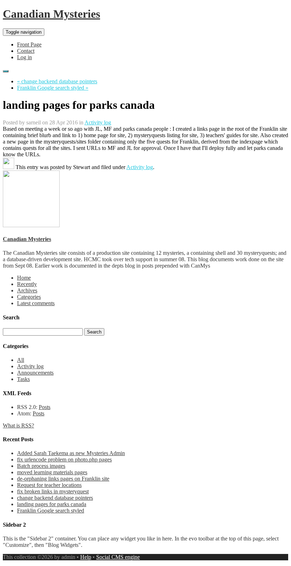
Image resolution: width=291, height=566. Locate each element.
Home (24, 278)
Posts (44, 407)
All (20, 360)
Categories (29, 297)
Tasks (23, 379)
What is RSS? (18, 425)
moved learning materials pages (52, 472)
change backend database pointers (55, 498)
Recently (27, 284)
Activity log (97, 122)
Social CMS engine (118, 557)
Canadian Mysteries (51, 13)
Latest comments (36, 303)
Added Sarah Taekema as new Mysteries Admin (71, 453)
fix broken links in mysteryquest (53, 491)
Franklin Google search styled (50, 511)
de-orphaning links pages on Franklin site (63, 479)
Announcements (35, 373)
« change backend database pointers (57, 81)
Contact (25, 51)
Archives (27, 290)
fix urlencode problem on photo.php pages (64, 459)
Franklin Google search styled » (52, 88)
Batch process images (41, 466)
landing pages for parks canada (51, 504)
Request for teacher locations (49, 485)
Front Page (29, 44)
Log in (24, 57)
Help (85, 557)
